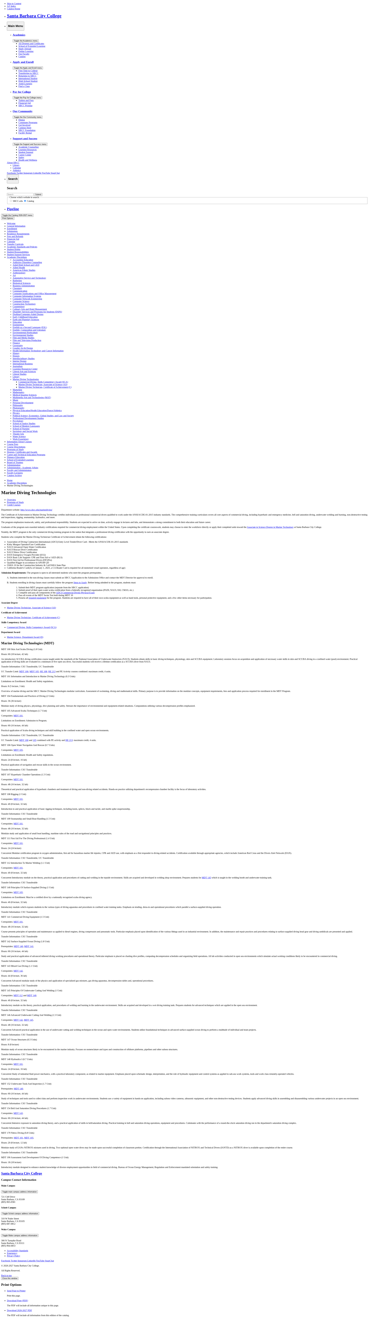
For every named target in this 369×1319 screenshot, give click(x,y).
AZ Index (11, 6)
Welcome (11, 223)
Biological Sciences (22, 283)
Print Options (7, 218)
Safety (21, 157)
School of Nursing (21, 428)
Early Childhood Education (25, 317)
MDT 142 (18, 971)
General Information (16, 226)
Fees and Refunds (15, 236)
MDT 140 (18, 946)
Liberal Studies (19, 374)
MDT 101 (18, 715)
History (16, 353)
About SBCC (13, 162)
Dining (21, 120)
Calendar (17, 168)
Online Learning (25, 51)
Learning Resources (27, 149)
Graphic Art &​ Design (23, 348)
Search (12, 188)
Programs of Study (15, 449)
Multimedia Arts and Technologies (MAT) (32, 397)
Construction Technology (24, 304)
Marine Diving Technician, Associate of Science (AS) (42, 384)
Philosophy (18, 405)
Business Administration (24, 286)
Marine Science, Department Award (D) (25, 637)
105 (34, 740)
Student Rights (13, 249)
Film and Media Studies (23, 337)
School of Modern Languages (26, 426)
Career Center (24, 155)
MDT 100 (23, 671)
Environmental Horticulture (25, 332)
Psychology (18, 421)
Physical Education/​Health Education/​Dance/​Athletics (37, 410)
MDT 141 (28, 946)
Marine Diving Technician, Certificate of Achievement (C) (44, 387)
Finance (16, 343)
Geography (18, 345)
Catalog (22, 56)
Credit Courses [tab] (13, 505)
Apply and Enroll (23, 62)
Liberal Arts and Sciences (24, 371)
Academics (19, 34)
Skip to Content (14, 3)
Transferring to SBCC (28, 73)
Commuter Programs (27, 122)
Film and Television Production (27, 340)
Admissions (12, 231)
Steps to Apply (80, 582)
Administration (13, 465)
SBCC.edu (17, 201)
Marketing (17, 389)
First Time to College (28, 70)
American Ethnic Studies (24, 270)
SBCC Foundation (26, 130)
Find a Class (24, 86)
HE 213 (51, 671)
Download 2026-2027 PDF (19, 1310)
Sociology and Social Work (25, 431)
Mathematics (18, 392)
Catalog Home (13, 9)
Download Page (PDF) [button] (17, 1300)
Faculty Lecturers (15, 473)
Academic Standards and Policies (22, 247)
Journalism (17, 366)
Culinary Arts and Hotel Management (30, 309)
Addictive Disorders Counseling (27, 262)
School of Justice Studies (24, 423)
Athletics (17, 170)
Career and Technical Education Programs (26, 454)
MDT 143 (18, 1113)
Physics (16, 413)
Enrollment (12, 228)
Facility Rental (25, 133)
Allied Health (19, 267)
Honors (16, 356)
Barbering (17, 280)
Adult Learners (25, 83)
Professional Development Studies (28, 418)
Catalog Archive (14, 475)
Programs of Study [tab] (15, 502)
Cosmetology (19, 306)
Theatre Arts (18, 434)
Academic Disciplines (17, 257)
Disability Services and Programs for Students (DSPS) (37, 312)
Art (14, 275)
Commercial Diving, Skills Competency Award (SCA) (43, 382)
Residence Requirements (18, 234)
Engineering (18, 325)
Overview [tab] (11, 499)
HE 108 (43, 671)
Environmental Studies (23, 335)
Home (10, 480)
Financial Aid (24, 103)
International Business (23, 363)
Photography (18, 408)
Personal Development (23, 402)
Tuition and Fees (26, 100)
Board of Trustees (15, 462)
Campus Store (24, 127)
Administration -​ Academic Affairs (22, 467)
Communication (20, 291)
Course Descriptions (16, 447)
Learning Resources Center (25, 369)
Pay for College (22, 91)
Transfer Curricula (15, 244)
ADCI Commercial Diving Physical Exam (75, 592)
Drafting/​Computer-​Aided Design (28, 314)
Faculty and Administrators (19, 470)
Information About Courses (19, 441)
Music (15, 400)
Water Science (19, 436)
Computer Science (21, 301)
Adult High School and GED (26, 265)
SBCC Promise (25, 105)
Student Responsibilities (18, 252)
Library (16, 165)
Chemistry (17, 288)
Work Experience (21, 439)
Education (17, 322)
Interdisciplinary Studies (24, 358)
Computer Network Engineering (27, 299)
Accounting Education (23, 260)
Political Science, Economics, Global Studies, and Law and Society (43, 415)
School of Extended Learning (31, 46)
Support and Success (25, 138)
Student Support (25, 152)
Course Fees (12, 444)
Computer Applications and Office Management (34, 293)
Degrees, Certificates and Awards (22, 452)
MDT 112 (18, 995)
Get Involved (24, 125)
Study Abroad (24, 48)
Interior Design (19, 361)
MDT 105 (34, 671)
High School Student (27, 81)
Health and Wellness (27, 160)
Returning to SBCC (27, 76)
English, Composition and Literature (29, 330)
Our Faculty (23, 54)
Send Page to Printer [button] (16, 1291)
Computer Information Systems (27, 296)
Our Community (23, 111)
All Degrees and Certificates (31, 43)
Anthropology (19, 273)
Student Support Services (18, 254)
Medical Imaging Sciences (25, 395)
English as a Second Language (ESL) (30, 327)
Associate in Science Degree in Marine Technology (270, 527)
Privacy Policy (13, 1256)
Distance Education (16, 457)
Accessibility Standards (17, 1250)
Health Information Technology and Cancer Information (38, 350)
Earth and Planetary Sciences (26, 319)
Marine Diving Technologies (26, 379)
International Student (27, 78)
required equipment (37, 598)
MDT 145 (206, 877)
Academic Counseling (28, 147)
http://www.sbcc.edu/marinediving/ (36, 510)
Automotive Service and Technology (29, 278)
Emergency (12, 1253)
